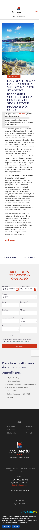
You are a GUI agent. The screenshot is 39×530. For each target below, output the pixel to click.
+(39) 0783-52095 (19, 480)
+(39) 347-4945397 (19, 482)
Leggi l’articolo (10, 240)
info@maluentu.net (19, 485)
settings (24, 522)
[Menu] (36, 11)
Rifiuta (16, 526)
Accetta (6, 526)
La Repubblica (21, 114)
